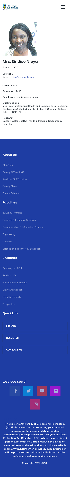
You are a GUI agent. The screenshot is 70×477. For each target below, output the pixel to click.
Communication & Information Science (23, 227)
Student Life (9, 275)
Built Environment (12, 212)
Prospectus (9, 304)
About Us (8, 165)
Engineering (9, 234)
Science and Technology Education (22, 248)
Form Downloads (12, 297)
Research (12, 337)
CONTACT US (14, 349)
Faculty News (10, 186)
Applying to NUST (12, 268)
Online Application (13, 289)
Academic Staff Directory (15, 179)
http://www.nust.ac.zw (23, 77)
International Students (15, 282)
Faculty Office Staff (13, 172)
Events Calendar (11, 193)
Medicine (7, 241)
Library (11, 326)
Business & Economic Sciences (19, 220)
